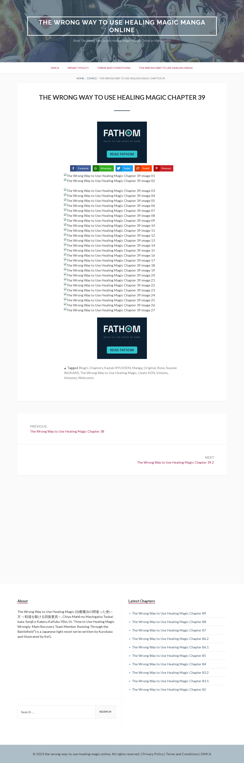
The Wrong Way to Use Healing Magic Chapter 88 (169, 622)
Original (150, 368)
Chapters (96, 368)
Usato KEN (146, 373)
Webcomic (86, 378)
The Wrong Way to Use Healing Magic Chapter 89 (169, 613)
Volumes (70, 378)
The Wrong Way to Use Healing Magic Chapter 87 (169, 630)
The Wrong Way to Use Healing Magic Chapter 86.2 (170, 639)
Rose (161, 368)
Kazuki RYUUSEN (117, 368)
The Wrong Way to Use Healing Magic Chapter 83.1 (170, 681)
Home (80, 78)
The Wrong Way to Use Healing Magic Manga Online (122, 26)
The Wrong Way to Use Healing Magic (166, 67)
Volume (162, 373)
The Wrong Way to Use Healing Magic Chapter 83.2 (170, 672)
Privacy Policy (78, 67)
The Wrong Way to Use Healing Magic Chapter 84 (169, 664)
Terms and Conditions (113, 67)
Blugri (83, 368)
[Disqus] (122, 529)
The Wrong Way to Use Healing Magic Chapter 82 (169, 689)
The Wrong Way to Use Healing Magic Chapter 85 (169, 656)
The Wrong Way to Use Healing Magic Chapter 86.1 (170, 647)
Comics (92, 78)
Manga (137, 368)
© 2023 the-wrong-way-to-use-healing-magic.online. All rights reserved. (86, 754)
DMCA (55, 67)
